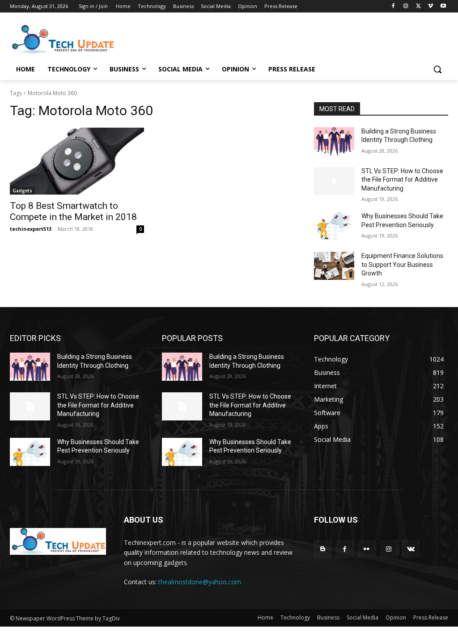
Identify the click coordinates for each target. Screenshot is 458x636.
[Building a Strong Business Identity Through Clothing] (334, 141)
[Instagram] (406, 6)
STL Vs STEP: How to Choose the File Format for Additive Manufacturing (402, 179)
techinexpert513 (30, 228)
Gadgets (22, 190)
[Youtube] (443, 6)
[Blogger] (322, 548)
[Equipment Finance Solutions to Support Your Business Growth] (334, 266)
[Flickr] (366, 548)
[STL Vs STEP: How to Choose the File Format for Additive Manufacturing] (334, 181)
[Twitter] (418, 6)
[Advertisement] (219, 38)
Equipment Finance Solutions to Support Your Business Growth (402, 264)
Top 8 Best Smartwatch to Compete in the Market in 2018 (73, 211)
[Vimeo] (430, 6)
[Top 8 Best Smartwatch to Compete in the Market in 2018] (77, 161)
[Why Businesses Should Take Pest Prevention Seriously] (334, 226)
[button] (437, 69)
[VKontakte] (411, 548)
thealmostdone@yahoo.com (199, 582)
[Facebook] (393, 6)
